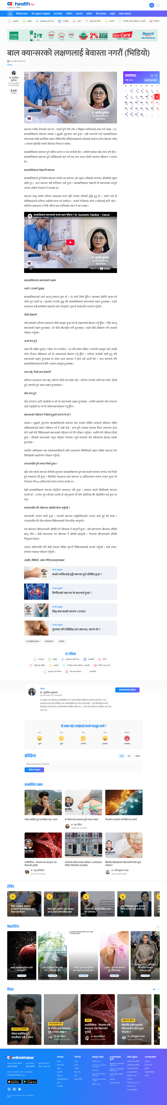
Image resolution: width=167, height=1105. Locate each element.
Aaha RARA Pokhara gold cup (99, 1074)
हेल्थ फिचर (58, 14)
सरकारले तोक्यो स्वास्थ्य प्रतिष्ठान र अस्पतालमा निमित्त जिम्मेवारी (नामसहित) (83, 864)
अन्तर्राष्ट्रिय (60, 1086)
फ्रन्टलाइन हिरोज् (114, 1083)
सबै (154, 989)
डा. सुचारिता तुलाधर (33, 641)
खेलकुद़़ (59, 1076)
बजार (76, 1061)
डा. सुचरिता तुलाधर (13, 79)
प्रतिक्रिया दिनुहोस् (34, 769)
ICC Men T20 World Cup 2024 (99, 1066)
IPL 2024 (95, 1070)
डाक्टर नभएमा (125, 14)
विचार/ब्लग (60, 1065)
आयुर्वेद (112, 14)
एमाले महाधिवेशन (132, 1090)
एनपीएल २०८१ (96, 1061)
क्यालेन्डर (130, 75)
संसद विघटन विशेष (132, 1068)
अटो (76, 1076)
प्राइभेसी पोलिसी (149, 1072)
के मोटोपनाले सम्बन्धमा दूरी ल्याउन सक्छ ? (82, 820)
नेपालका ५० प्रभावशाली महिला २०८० (117, 1070)
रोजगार (77, 1068)
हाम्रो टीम (147, 1061)
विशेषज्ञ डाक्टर (22, 14)
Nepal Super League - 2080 (99, 1080)
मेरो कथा (112, 1079)
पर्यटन (76, 1065)
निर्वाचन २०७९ (131, 1086)
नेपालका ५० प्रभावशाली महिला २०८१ (117, 1064)
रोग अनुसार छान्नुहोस (41, 14)
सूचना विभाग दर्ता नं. (44, 1063)
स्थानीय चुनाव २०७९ (133, 1083)
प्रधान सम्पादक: (30, 1063)
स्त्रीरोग (89, 14)
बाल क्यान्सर (49, 641)
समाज (59, 1061)
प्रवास (58, 1083)
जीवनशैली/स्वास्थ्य (62, 1079)
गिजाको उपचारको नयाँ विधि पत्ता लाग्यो (121, 820)
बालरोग (79, 14)
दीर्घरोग (69, 14)
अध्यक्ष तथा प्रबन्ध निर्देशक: (14, 1063)
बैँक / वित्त (78, 1072)
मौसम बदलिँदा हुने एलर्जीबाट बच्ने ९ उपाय (41, 820)
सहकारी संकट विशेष (133, 1061)
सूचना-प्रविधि (78, 1079)
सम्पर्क (147, 1076)
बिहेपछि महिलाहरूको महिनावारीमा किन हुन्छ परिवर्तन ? (123, 864)
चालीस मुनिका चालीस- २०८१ (116, 1075)
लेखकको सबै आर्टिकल (127, 690)
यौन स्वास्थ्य (101, 14)
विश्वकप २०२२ (96, 1084)
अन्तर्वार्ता (59, 1072)
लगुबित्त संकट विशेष (133, 1065)
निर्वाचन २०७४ (131, 1076)
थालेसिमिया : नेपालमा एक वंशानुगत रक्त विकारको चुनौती (41, 864)
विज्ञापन (147, 1068)
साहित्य (59, 1068)
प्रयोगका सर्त (148, 1065)
